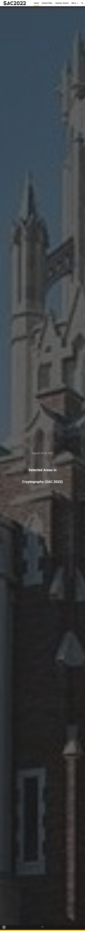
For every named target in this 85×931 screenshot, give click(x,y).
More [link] (73, 3)
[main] (42, 453)
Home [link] (36, 3)
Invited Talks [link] (47, 3)
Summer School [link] (62, 3)
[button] (82, 3)
